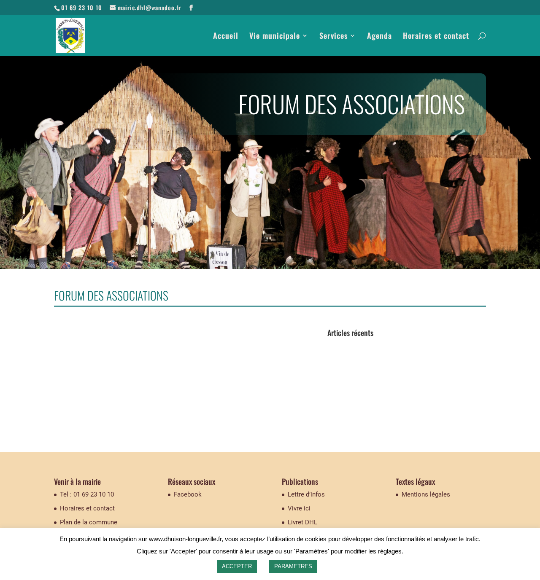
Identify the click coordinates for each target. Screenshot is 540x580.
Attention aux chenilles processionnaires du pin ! (399, 393)
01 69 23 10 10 (81, 7)
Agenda (379, 36)
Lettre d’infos (306, 494)
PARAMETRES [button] (293, 566)
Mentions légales (426, 494)
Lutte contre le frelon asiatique (372, 377)
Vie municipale (274, 36)
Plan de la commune (88, 522)
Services (333, 36)
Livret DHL (302, 522)
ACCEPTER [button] (237, 566)
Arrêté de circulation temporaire (373, 346)
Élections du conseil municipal (372, 361)
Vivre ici (299, 508)
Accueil (225, 36)
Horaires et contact (436, 36)
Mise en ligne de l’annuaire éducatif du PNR (391, 408)
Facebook (188, 494)
